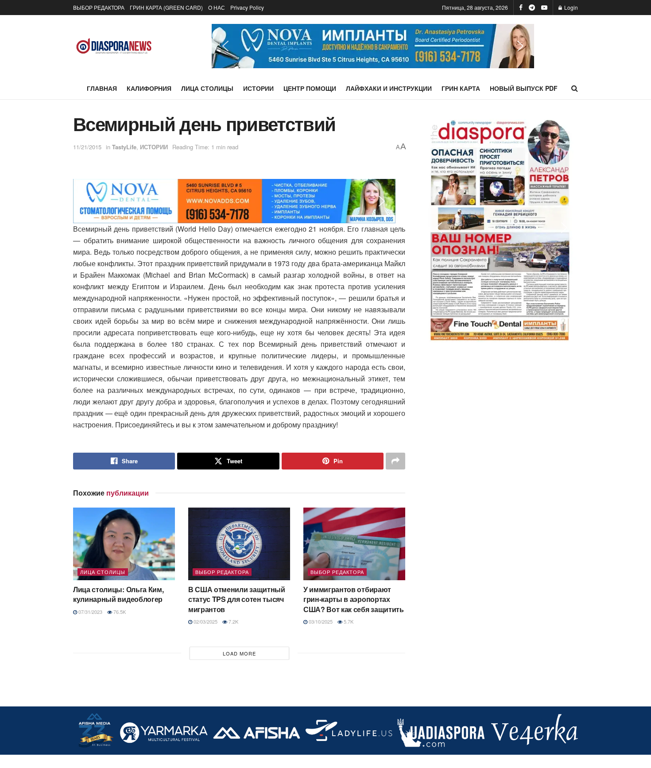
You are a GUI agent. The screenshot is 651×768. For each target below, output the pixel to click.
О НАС (216, 7)
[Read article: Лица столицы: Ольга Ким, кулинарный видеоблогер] (124, 544)
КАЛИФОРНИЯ (149, 88)
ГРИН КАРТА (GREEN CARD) (166, 7)
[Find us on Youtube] (544, 7)
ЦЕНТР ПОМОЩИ (309, 88)
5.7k (347, 621)
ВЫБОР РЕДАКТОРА (98, 7)
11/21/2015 (87, 147)
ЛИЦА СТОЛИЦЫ (207, 88)
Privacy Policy (247, 7)
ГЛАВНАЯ (102, 88)
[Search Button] (574, 88)
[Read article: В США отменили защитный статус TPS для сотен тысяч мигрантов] (239, 544)
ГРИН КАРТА (461, 88)
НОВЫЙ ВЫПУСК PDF (524, 88)
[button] (373, 46)
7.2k (232, 621)
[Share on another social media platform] (395, 461)
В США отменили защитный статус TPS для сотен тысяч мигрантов (236, 599)
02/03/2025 (204, 621)
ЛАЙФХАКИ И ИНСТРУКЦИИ (389, 88)
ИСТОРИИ (258, 88)
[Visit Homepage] (114, 46)
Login (570, 7)
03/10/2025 (320, 621)
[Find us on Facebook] (521, 7)
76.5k (119, 611)
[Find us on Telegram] (532, 7)
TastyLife (124, 147)
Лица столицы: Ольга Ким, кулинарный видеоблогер (118, 594)
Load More (239, 653)
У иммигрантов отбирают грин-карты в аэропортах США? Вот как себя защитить (353, 599)
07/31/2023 (89, 611)
